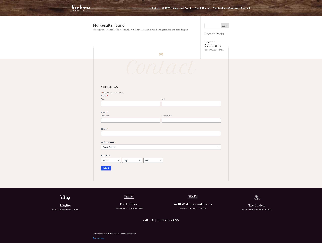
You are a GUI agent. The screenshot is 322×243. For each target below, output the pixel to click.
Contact (245, 8)
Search (225, 26)
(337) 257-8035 (168, 220)
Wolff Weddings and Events (177, 8)
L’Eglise (154, 8)
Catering (233, 8)
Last (163, 99)
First (102, 99)
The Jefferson (202, 8)
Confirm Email (167, 116)
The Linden (219, 8)
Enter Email (105, 116)
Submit (106, 168)
